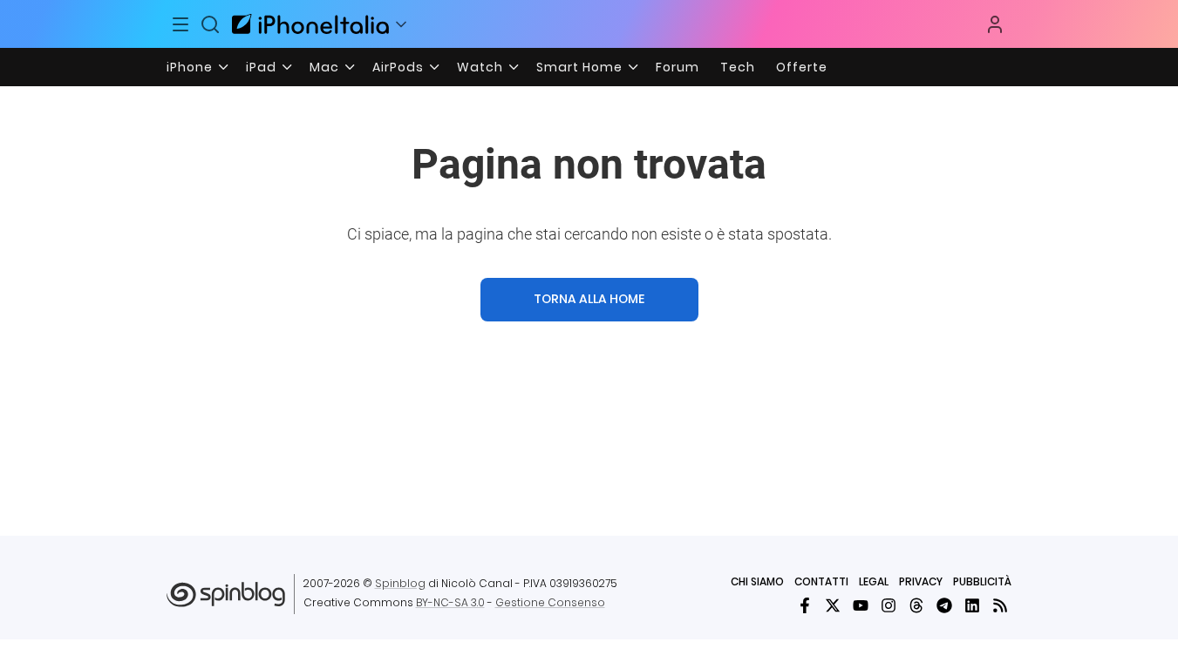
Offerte (801, 67)
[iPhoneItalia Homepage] (310, 24)
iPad (261, 67)
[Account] (994, 24)
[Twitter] (832, 605)
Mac (324, 67)
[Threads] (916, 605)
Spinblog (400, 583)
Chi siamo (757, 581)
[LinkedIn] (972, 605)
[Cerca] (210, 24)
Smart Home (579, 67)
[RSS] (1000, 605)
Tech (737, 67)
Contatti (821, 581)
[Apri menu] (401, 24)
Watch (480, 67)
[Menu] (181, 24)
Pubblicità (982, 581)
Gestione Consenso (550, 602)
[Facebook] (804, 605)
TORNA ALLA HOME (589, 298)
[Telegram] (944, 605)
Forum (677, 67)
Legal (874, 581)
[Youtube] (860, 605)
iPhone (190, 67)
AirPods (398, 67)
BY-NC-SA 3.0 (450, 602)
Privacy (921, 581)
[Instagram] (888, 605)
